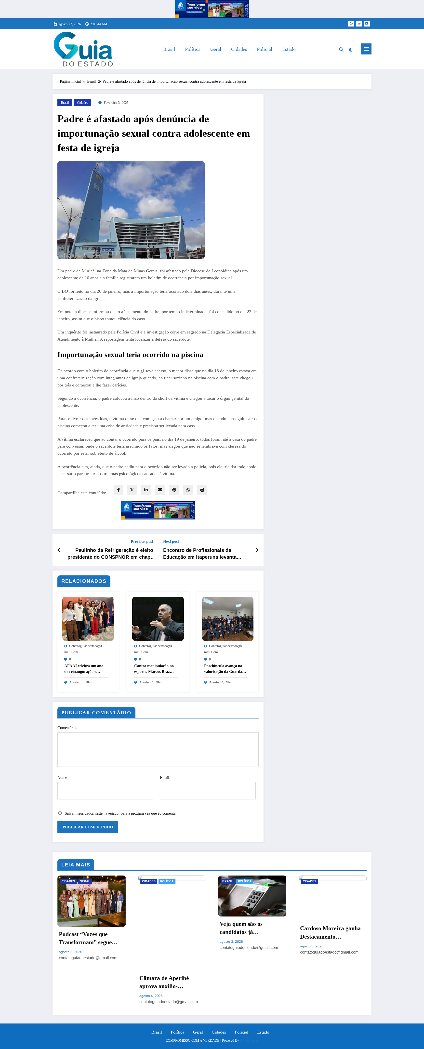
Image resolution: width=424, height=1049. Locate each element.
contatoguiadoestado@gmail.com (88, 958)
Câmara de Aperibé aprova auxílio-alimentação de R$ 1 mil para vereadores (169, 983)
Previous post (142, 541)
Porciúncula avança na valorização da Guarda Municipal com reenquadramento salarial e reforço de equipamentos (225, 669)
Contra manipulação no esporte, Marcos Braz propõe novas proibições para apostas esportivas (154, 669)
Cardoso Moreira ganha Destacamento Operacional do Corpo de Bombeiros (332, 933)
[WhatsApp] (188, 490)
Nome (62, 777)
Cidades (239, 49)
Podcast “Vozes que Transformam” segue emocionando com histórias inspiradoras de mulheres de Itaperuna (90, 939)
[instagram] (359, 24)
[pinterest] (174, 490)
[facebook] (118, 490)
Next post (171, 541)
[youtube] (367, 24)
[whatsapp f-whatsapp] (351, 24)
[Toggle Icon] (366, 48)
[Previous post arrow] (59, 550)
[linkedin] (146, 490)
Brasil (169, 49)
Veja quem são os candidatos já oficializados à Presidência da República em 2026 (252, 928)
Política (192, 49)
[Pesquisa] (341, 49)
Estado (289, 49)
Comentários (67, 728)
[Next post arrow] (257, 550)
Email (164, 777)
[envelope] (160, 490)
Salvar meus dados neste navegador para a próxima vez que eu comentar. (121, 813)
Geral (215, 49)
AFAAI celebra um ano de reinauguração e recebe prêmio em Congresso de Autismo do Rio (85, 669)
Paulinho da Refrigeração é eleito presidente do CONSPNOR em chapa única (110, 554)
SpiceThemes (249, 1040)
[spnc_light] (351, 49)
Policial (264, 49)
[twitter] (132, 490)
